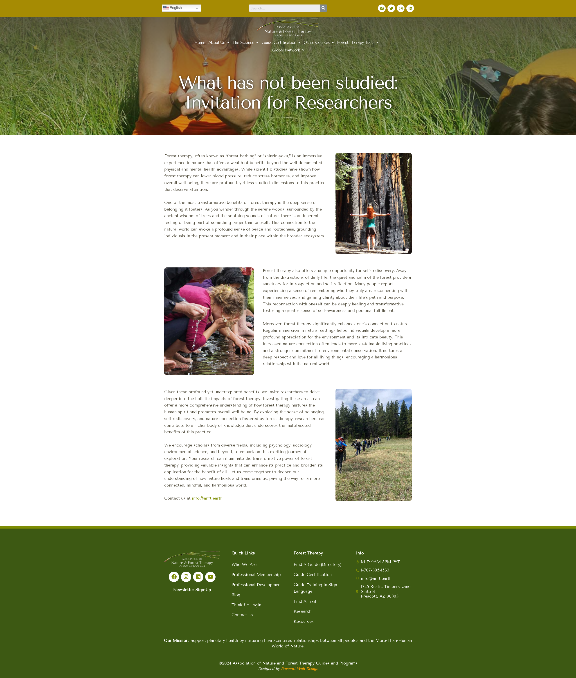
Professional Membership (256, 574)
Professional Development (257, 584)
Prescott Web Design (299, 669)
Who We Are (244, 564)
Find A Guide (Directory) (317, 564)
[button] (218, 42)
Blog (236, 594)
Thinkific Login (246, 604)
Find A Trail (305, 601)
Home (199, 42)
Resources (304, 621)
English (175, 8)
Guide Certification (313, 574)
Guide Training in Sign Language (315, 588)
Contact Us (242, 614)
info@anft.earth (207, 498)
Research (302, 611)
